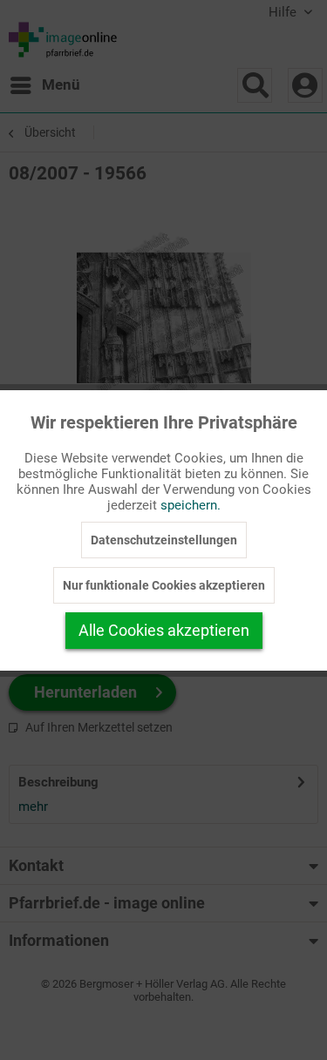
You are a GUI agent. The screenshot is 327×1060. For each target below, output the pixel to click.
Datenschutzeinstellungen (164, 540)
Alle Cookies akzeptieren (163, 630)
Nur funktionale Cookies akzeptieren (164, 585)
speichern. (190, 505)
